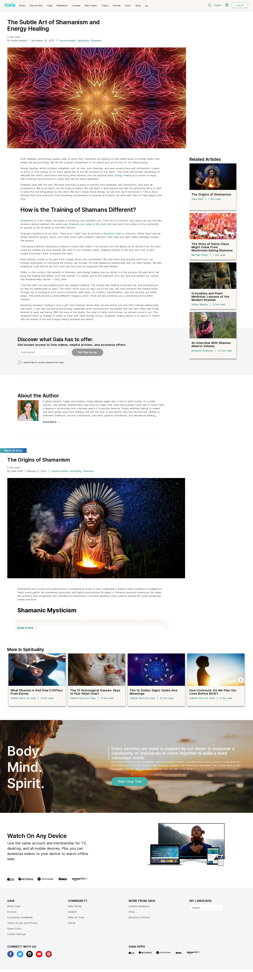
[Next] (240, 680)
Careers (72, 911)
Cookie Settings (16, 934)
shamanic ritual (112, 233)
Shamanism (27, 220)
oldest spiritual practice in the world (61, 621)
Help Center (75, 906)
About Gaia (13, 906)
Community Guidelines (20, 917)
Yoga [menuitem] (49, 5)
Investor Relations (139, 906)
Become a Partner (139, 917)
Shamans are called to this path (87, 224)
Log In (240, 5)
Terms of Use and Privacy (22, 922)
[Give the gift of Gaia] (227, 5)
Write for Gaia (76, 917)
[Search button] (210, 5)
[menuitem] (22, 4)
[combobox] (206, 908)
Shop (132, 911)
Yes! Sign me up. (87, 352)
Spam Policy (14, 928)
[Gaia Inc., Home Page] (10, 5)
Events (72, 922)
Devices (12, 911)
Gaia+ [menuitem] (128, 5)
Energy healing (123, 175)
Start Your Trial (129, 781)
